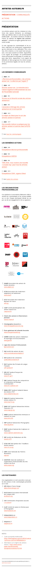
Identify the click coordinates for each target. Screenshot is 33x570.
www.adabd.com (9, 287)
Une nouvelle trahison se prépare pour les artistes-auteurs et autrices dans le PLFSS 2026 (16, 126)
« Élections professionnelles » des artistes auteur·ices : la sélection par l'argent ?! (16, 80)
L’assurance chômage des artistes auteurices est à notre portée (13, 108)
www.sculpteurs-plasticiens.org (13, 433)
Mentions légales (6, 563)
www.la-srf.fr (8, 439)
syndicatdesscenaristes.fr (11, 360)
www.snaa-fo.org (9, 402)
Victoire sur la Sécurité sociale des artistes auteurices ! (16, 99)
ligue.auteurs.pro (9, 347)
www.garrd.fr (8, 340)
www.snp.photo (8, 424)
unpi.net (6, 455)
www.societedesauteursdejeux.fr (14, 353)
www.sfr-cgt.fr (8, 376)
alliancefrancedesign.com (11, 488)
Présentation (8, 15)
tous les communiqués (13, 134)
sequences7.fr (8, 523)
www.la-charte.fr (9, 319)
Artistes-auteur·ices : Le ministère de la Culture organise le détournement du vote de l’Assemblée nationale (16, 90)
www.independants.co (10, 517)
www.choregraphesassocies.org (13, 326)
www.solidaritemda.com (11, 394)
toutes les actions (12, 179)
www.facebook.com (10, 511)
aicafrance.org (8, 496)
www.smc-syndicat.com (11, 386)
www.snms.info (8, 418)
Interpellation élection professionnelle (15, 150)
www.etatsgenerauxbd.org (12, 332)
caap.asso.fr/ (8, 311)
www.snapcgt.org (9, 410)
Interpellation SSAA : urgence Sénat (14, 173)
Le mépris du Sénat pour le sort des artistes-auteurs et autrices (14, 117)
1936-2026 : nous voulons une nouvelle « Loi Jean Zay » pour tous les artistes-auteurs (15, 165)
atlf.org (6, 303)
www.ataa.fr (7, 295)
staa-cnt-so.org (8, 447)
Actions (5, 18)
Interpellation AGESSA (9, 156)
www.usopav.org (9, 465)
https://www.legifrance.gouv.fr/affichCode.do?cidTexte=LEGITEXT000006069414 (17, 539)
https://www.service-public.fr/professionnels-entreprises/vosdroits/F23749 (13, 546)
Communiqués (23, 15)
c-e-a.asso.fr (7, 502)
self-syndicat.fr (8, 368)
